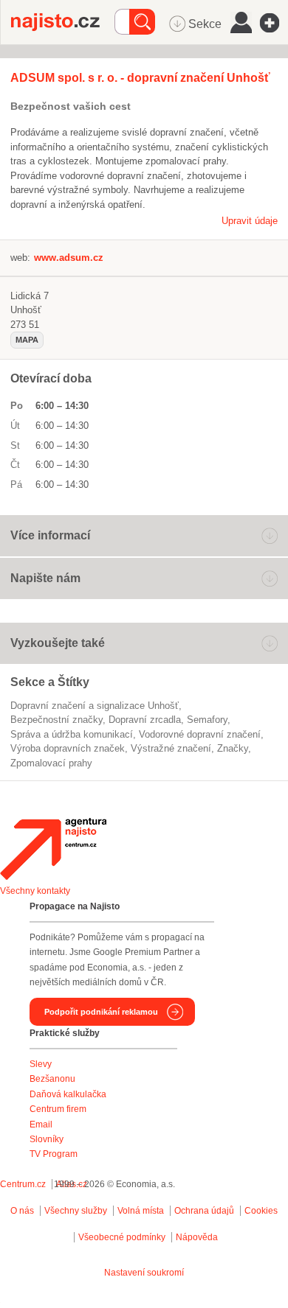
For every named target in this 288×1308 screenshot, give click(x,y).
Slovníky (47, 1139)
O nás (22, 1211)
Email (41, 1124)
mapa (27, 339)
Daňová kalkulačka (68, 1094)
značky (232, 748)
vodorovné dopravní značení (200, 734)
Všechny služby (76, 1211)
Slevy (41, 1064)
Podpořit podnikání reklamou (101, 1011)
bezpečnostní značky (56, 719)
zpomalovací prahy (51, 763)
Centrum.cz (23, 1184)
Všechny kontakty (35, 891)
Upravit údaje (250, 220)
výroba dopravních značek (67, 748)
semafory (207, 719)
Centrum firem (58, 1109)
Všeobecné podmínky (121, 1237)
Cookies (261, 1211)
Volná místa (140, 1211)
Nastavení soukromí (144, 1272)
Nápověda (197, 1237)
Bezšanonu (52, 1079)
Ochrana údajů (204, 1211)
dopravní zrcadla (145, 719)
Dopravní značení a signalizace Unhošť (94, 705)
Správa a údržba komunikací (71, 734)
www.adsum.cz (68, 257)
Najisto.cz (62, 22)
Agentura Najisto (53, 849)
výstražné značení (171, 748)
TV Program (54, 1154)
